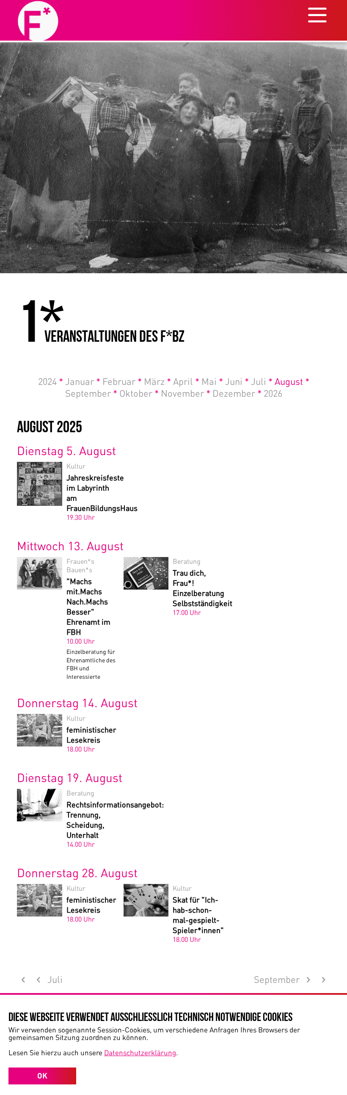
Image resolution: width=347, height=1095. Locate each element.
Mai (212, 381)
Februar (122, 381)
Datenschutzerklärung (140, 1052)
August (292, 381)
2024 (50, 381)
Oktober (139, 392)
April (186, 381)
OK (42, 1075)
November (185, 392)
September (91, 392)
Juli (262, 381)
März (157, 381)
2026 (273, 392)
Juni (237, 381)
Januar (82, 381)
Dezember (237, 392)
